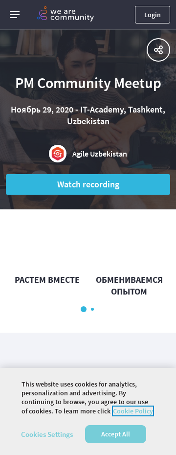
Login (152, 14)
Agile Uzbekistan (99, 154)
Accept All (115, 434)
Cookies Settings (47, 434)
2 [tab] (92, 309)
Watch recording (88, 184)
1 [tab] (84, 309)
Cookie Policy (133, 411)
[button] (14, 14)
